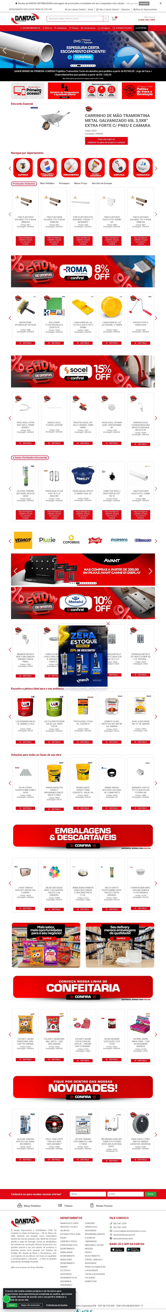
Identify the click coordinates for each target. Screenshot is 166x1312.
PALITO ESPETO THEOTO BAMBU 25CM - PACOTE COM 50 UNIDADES (111, 891)
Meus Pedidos (32, 1205)
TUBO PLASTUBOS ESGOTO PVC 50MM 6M (54, 218)
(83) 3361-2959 (147, 20)
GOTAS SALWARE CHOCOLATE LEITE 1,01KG (112, 1041)
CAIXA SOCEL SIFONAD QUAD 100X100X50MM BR (112, 425)
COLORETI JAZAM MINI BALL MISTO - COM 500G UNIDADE (54, 1041)
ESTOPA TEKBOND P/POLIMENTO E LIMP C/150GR (83, 1141)
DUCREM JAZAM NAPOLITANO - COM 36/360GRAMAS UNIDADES (140, 1043)
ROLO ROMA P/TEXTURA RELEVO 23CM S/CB (54, 325)
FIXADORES (90, 1223)
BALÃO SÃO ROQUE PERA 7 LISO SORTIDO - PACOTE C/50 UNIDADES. (54, 891)
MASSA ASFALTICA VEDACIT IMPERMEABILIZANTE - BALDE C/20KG (54, 791)
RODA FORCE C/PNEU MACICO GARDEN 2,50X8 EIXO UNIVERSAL (140, 1141)
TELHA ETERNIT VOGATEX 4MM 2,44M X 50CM (25, 790)
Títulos (68, 1205)
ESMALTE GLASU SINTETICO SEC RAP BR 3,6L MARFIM (112, 724)
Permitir (144, 3)
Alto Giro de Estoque (102, 183)
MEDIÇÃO (89, 1249)
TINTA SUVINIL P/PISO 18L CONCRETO (83, 722)
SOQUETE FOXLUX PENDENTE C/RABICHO (83, 492)
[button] (71, 65)
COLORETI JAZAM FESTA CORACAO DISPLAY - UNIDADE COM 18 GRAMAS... (83, 1043)
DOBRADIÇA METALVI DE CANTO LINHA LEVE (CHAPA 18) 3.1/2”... (112, 656)
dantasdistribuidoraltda (123, 1238)
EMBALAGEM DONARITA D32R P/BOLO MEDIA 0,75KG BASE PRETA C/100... (83, 891)
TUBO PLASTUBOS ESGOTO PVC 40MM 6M (25, 218)
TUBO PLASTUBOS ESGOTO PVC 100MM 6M (25, 493)
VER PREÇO (27, 343)
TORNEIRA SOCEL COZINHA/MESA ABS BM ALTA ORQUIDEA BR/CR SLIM (141, 426)
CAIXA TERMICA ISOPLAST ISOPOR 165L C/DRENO (25, 890)
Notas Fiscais (104, 1205)
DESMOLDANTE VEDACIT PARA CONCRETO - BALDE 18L (83, 790)
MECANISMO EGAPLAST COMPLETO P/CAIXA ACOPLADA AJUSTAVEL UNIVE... (111, 1143)
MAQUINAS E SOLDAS (94, 1245)
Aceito (12, 1305)
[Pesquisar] (105, 18)
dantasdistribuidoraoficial (124, 1235)
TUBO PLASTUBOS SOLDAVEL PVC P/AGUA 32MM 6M (111, 219)
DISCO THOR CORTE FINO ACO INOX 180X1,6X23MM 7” (54, 1141)
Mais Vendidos (47, 183)
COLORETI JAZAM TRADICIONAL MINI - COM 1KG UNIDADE (25, 1041)
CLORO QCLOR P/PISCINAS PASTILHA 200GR (140, 493)
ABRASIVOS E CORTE (69, 1223)
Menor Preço (80, 183)
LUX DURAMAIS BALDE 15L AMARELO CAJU (25, 722)
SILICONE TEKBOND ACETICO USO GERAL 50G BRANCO (25, 1141)
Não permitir (132, 3)
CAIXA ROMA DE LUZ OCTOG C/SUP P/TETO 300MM (83, 325)
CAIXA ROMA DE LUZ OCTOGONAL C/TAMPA (112, 323)
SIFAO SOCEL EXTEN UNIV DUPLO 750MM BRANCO (25, 425)
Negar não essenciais (30, 1305)
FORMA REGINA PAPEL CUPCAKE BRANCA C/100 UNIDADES (140, 890)
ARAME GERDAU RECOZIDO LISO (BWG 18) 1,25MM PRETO (111, 790)
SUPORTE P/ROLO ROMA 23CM (140, 323)
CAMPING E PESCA (68, 1241)
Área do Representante (146, 9)
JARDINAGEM (91, 1241)
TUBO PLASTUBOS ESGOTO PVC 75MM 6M (83, 218)
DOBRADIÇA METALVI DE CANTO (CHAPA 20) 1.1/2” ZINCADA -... (140, 656)
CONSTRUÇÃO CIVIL (69, 1245)
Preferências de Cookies (56, 1305)
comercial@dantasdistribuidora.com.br (129, 1231)
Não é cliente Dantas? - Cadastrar (114, 9)
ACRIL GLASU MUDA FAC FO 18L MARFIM (140, 722)
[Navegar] (4, 50)
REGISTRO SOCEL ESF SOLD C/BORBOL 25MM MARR (83, 425)
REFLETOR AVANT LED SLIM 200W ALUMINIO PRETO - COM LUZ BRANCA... (54, 495)
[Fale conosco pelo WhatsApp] (6, 1299)
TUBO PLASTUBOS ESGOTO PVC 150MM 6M (141, 219)
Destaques (64, 183)
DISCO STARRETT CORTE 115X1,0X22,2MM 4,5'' (111, 493)
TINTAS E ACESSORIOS (95, 1274)
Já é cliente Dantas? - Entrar (80, 9)
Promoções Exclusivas (24, 183)
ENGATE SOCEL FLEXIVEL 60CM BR (54, 423)
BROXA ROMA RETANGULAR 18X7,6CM (25, 323)
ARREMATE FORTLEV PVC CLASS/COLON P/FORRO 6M (141, 790)
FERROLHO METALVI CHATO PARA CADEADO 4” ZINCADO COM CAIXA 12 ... (54, 658)
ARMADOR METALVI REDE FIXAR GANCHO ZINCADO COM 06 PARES (25, 658)
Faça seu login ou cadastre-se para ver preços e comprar (106, 141)
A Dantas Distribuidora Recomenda (30, 457)
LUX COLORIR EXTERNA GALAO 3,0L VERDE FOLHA (54, 724)
